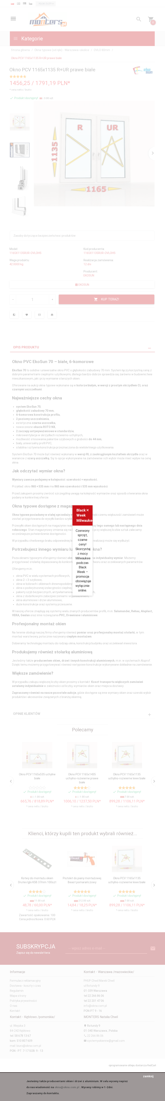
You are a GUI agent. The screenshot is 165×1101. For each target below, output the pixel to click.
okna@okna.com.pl (67, 1087)
